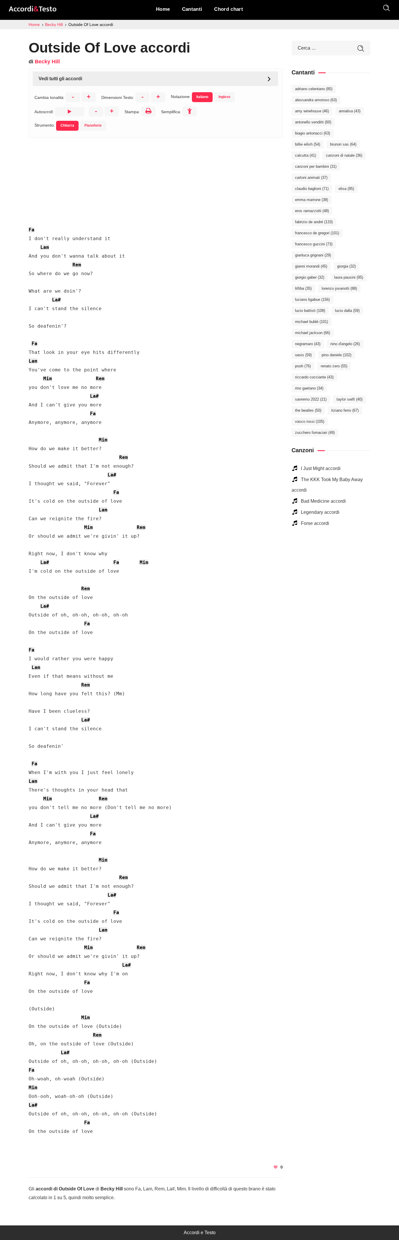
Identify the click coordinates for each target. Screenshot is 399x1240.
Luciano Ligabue (312, 299)
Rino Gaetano (309, 388)
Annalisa (349, 111)
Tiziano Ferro (345, 410)
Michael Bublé (311, 321)
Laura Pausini (348, 277)
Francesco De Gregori (317, 233)
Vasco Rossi (309, 421)
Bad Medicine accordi (323, 501)
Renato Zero (334, 366)
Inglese (224, 97)
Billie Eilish (307, 144)
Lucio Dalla (347, 310)
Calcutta (305, 155)
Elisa (346, 188)
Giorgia (346, 266)
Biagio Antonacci (312, 133)
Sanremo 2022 (311, 399)
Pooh (303, 366)
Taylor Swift (349, 399)
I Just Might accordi (321, 468)
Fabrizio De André (314, 222)
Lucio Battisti (310, 310)
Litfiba (303, 288)
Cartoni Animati (311, 177)
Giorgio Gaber (309, 277)
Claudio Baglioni (312, 188)
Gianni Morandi (311, 266)
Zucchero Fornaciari (315, 432)
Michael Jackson (312, 333)
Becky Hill (47, 61)
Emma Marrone (311, 200)
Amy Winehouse (312, 111)
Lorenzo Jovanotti (339, 288)
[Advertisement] (156, 179)
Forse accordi (315, 523)
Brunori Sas (343, 144)
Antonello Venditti (313, 122)
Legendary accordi (320, 512)
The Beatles (308, 410)
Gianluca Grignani (313, 255)
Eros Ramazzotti (312, 211)
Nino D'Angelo (345, 344)
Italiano (202, 97)
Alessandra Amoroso (316, 100)
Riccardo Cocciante (314, 377)
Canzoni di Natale (344, 155)
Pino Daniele (336, 355)
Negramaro (307, 344)
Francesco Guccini (313, 244)
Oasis (303, 355)
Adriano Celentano (313, 89)
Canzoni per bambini (315, 166)
